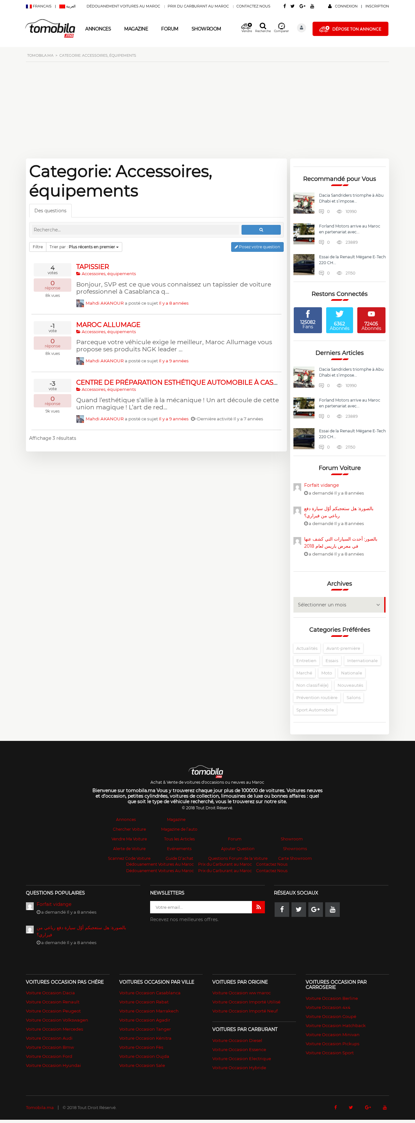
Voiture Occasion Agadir (144, 1020)
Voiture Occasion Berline (332, 998)
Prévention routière (317, 697)
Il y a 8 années (174, 303)
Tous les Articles (179, 838)
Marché (304, 672)
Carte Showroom (295, 858)
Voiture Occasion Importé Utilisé (246, 1001)
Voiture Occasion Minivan (333, 1034)
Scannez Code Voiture (129, 858)
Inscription (377, 6)
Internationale (362, 660)
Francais (42, 6)
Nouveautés (350, 685)
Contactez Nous (253, 6)
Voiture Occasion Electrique (241, 1058)
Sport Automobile (315, 709)
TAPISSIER (92, 267)
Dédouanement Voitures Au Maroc (123, 6)
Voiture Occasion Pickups (332, 1043)
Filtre (38, 246)
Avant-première (343, 648)
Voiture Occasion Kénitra (145, 1038)
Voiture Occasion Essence (239, 1049)
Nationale (351, 672)
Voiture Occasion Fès (141, 1047)
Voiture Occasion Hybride (239, 1067)
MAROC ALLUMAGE (108, 325)
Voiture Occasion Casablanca (150, 992)
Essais (332, 660)
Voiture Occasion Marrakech (149, 1010)
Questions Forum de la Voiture (237, 858)
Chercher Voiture (129, 829)
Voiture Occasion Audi (49, 1038)
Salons (354, 697)
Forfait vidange (321, 485)
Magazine (136, 29)
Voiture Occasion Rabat (144, 1001)
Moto (326, 672)
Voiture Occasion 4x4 (328, 1007)
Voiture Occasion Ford (49, 1056)
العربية (70, 6)
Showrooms (295, 848)
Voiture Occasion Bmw (50, 1047)
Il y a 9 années (174, 360)
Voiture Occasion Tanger (145, 1029)
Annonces (98, 29)
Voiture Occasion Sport (330, 1052)
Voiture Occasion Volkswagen (57, 1020)
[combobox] (339, 605)
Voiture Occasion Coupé (331, 1016)
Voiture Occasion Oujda (144, 1056)
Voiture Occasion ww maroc (241, 992)
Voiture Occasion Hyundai (53, 1065)
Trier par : (82, 246)
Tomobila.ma (40, 1107)
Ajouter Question (238, 848)
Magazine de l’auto (179, 829)
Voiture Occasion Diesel (237, 1040)
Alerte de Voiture (129, 848)
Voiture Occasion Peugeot (53, 1010)
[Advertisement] (207, 113)
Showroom (206, 29)
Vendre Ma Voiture (129, 838)
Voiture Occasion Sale (142, 1065)
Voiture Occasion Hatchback (336, 1025)
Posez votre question (259, 246)
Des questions (50, 211)
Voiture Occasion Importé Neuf (245, 1010)
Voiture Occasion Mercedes (54, 1029)
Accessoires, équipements (108, 273)
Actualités (306, 648)
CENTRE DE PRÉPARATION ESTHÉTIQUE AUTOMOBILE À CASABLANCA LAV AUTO (208, 382)
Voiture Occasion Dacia (50, 992)
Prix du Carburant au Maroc (198, 6)
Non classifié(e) (312, 685)
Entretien (306, 660)
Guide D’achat (179, 858)
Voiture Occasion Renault (52, 1001)
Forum (169, 29)
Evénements (179, 848)
